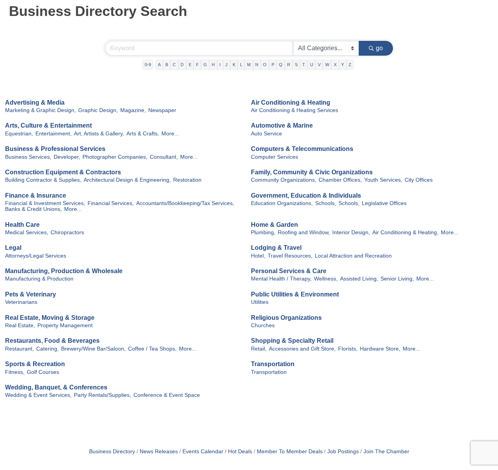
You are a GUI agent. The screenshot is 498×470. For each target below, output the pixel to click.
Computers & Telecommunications (302, 149)
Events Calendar (202, 451)
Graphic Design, (98, 110)
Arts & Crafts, (142, 134)
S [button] (296, 64)
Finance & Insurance (35, 195)
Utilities (259, 302)
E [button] (190, 64)
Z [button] (350, 64)
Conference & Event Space (166, 395)
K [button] (234, 64)
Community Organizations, (283, 180)
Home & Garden (274, 224)
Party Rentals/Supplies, (102, 395)
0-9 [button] (148, 64)
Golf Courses (43, 372)
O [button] (265, 64)
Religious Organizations (286, 317)
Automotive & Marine (282, 125)
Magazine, (133, 110)
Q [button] (280, 64)
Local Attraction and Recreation (353, 256)
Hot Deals (240, 451)
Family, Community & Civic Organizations (312, 172)
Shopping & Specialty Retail (292, 340)
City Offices (419, 180)
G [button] (205, 64)
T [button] (303, 64)
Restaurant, (19, 349)
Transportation (273, 364)
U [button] (311, 64)
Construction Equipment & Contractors (63, 172)
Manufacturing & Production (39, 279)
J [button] (226, 64)
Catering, (47, 349)
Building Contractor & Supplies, (43, 180)
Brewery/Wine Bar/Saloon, (93, 349)
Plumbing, (263, 232)
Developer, (67, 157)
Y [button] (342, 64)
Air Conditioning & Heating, (405, 232)
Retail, (259, 349)
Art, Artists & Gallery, (99, 134)
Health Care (22, 224)
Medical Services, (26, 232)
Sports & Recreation (35, 364)
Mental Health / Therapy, (281, 279)
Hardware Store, (380, 349)
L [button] (241, 64)
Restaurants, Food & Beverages (52, 340)
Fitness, (15, 372)
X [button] (335, 64)
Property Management (65, 325)
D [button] (182, 64)
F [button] (197, 64)
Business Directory (112, 451)
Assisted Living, (359, 279)
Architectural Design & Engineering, (127, 180)
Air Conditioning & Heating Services (294, 110)
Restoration (187, 180)
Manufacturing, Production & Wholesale (64, 271)
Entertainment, (53, 134)
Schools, (325, 203)
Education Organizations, (282, 203)
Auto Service (266, 134)
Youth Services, (383, 180)
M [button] (249, 64)
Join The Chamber (386, 451)
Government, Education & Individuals (306, 195)
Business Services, (28, 157)
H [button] (213, 64)
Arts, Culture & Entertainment (48, 125)
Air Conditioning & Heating (290, 102)
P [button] (273, 64)
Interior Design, (351, 232)
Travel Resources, (290, 256)
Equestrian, (19, 134)
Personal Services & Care (288, 271)
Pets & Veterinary (30, 294)
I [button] (220, 64)
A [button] (159, 64)
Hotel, (258, 256)
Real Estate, (20, 325)
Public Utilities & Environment (295, 294)
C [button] (174, 64)
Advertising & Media (35, 102)
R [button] (288, 64)
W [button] (327, 64)
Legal (13, 247)
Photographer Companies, (114, 157)
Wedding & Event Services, (38, 395)
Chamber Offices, (340, 180)
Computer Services (274, 157)
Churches (263, 325)
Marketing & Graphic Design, (40, 110)
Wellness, (326, 279)
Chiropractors (67, 232)
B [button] (166, 64)
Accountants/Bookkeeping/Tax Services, (185, 203)
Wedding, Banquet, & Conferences (56, 387)
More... (170, 134)
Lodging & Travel (276, 247)
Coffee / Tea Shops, (152, 349)
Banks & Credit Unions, (33, 209)
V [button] (319, 64)
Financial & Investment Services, (45, 203)
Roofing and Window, (304, 232)
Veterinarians (21, 302)
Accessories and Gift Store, (302, 349)
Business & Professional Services (55, 149)
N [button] (256, 64)
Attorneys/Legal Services (35, 256)
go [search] (379, 48)
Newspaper (162, 110)
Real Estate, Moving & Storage (50, 317)
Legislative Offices (384, 203)
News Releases (159, 451)
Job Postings (343, 451)
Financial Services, (111, 203)
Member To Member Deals (290, 451)
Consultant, (164, 157)
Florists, (348, 349)
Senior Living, (397, 279)
